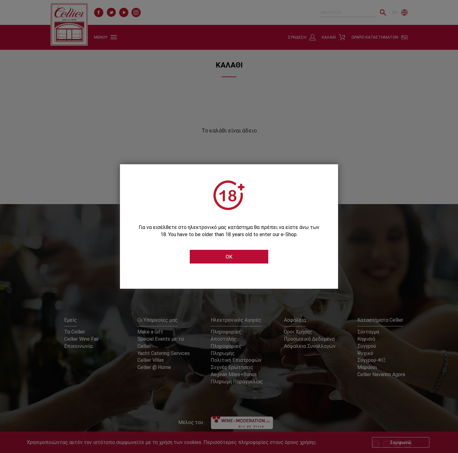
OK (229, 257)
